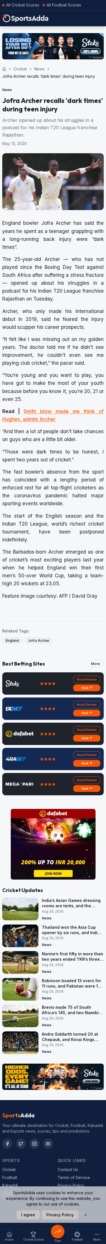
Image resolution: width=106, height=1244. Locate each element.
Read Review (87, 679)
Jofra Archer (38, 640)
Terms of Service (74, 1177)
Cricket (20, 68)
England (12, 640)
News (39, 68)
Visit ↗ (86, 688)
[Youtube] (48, 1144)
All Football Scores (64, 5)
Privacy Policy (71, 1185)
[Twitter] (21, 1144)
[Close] (86, 1215)
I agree (28, 1214)
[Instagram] (34, 1144)
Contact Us (68, 1169)
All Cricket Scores (22, 5)
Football (9, 1177)
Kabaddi (10, 1185)
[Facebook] (7, 1144)
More (95, 664)
